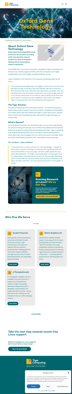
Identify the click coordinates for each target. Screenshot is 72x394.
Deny (48, 386)
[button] (68, 373)
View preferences (62, 386)
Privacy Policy (44, 390)
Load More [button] (36, 314)
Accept (33, 386)
